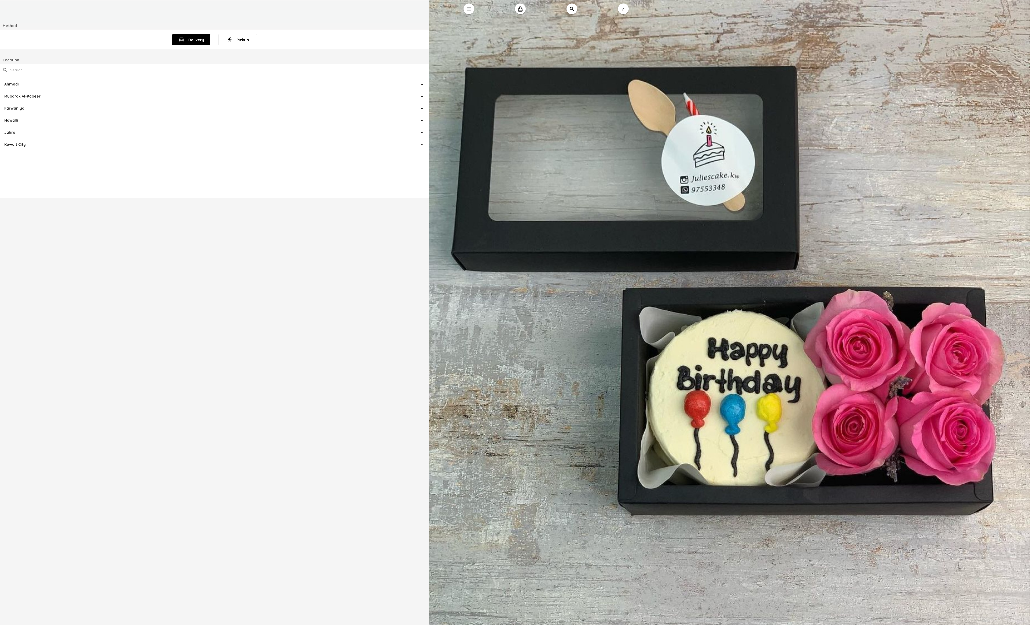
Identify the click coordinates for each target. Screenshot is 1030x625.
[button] (214, 84)
